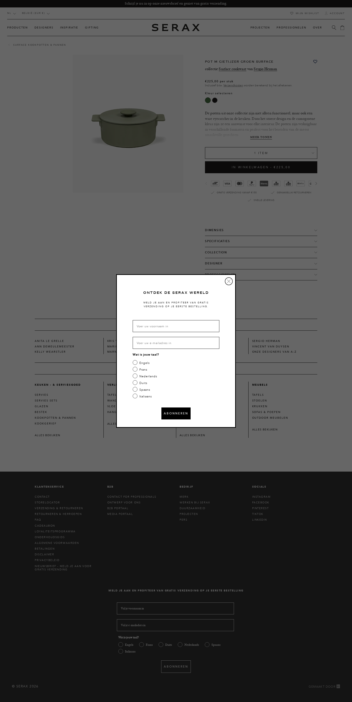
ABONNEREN (176, 413)
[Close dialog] (229, 281)
